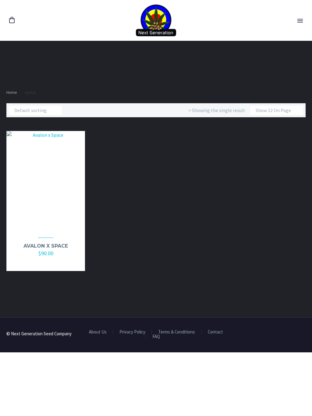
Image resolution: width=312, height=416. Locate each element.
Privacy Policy (132, 332)
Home (11, 92)
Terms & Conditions (176, 332)
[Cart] (11, 20)
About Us (98, 332)
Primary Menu (300, 20)
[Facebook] (295, 334)
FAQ (156, 336)
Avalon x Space (45, 246)
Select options (43, 262)
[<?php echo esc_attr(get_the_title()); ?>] (49, 262)
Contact (215, 332)
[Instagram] (303, 334)
